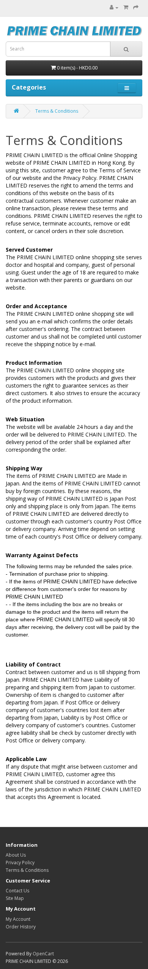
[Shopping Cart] (125, 7)
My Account (18, 919)
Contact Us (17, 890)
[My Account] (114, 7)
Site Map (15, 898)
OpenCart (43, 953)
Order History (21, 926)
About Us (16, 855)
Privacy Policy (20, 862)
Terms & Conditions (56, 111)
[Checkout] (136, 7)
